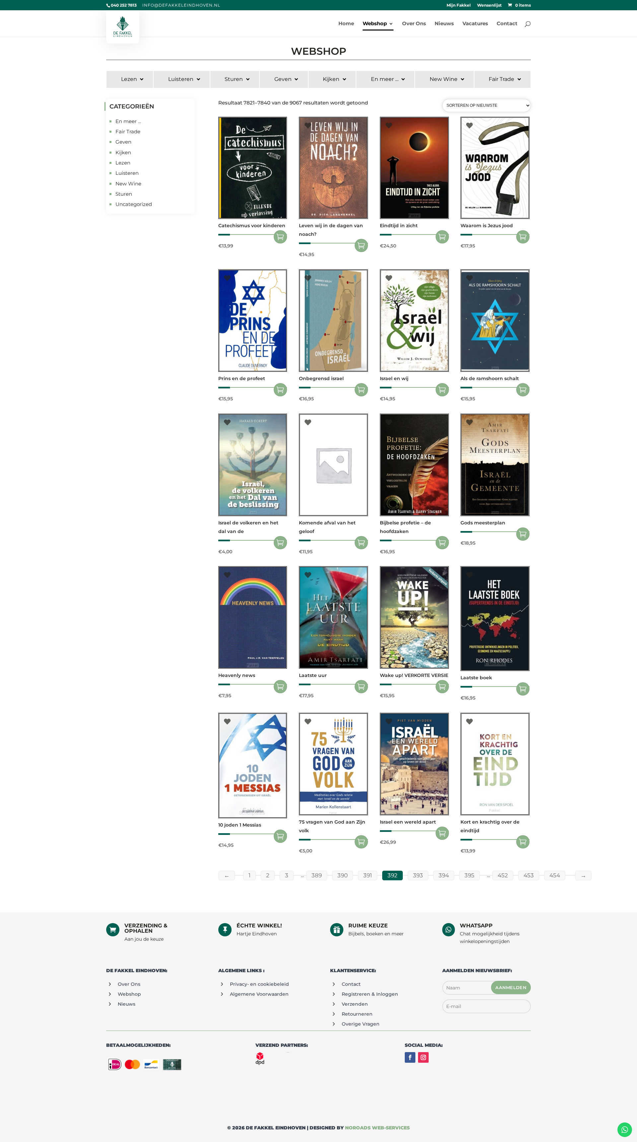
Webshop (129, 994)
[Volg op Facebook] (410, 1057)
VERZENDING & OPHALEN (146, 928)
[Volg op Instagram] (423, 1057)
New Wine (128, 183)
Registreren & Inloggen (370, 994)
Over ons (129, 984)
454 (554, 875)
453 (529, 875)
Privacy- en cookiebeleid (259, 984)
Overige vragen (361, 1024)
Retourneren (357, 1014)
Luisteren (127, 173)
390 (342, 875)
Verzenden (355, 1004)
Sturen (123, 194)
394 (444, 875)
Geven (123, 142)
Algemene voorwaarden (259, 994)
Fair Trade (127, 131)
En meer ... (128, 121)
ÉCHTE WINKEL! (259, 925)
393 (418, 875)
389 (317, 875)
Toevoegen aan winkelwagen (280, 236)
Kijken (123, 152)
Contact (351, 984)
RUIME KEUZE (368, 925)
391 (367, 875)
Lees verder (442, 236)
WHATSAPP (476, 925)
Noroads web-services (377, 1128)
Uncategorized (133, 204)
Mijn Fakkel (459, 5)
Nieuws (126, 1004)
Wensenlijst (489, 5)
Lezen (122, 163)
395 (469, 875)
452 (503, 875)
